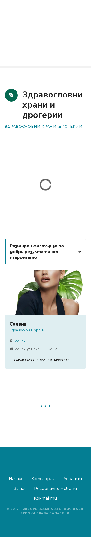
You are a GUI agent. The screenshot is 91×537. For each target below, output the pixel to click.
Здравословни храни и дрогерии (41, 359)
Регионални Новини (55, 488)
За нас (20, 488)
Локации (72, 479)
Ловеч (20, 341)
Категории (43, 479)
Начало (16, 479)
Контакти (45, 498)
